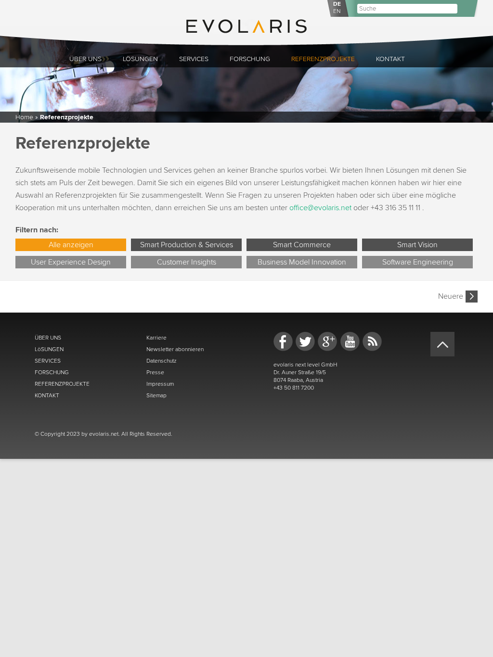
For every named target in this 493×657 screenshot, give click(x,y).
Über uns (85, 59)
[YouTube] (350, 341)
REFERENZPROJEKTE (62, 383)
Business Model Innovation (302, 262)
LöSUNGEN (49, 349)
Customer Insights (186, 262)
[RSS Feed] (372, 341)
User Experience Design (71, 262)
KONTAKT (47, 395)
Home (24, 117)
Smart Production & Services (186, 245)
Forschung (250, 59)
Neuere (450, 296)
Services (193, 59)
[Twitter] (305, 341)
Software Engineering (417, 262)
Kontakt (390, 59)
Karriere (156, 337)
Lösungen (140, 59)
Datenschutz (161, 360)
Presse (155, 372)
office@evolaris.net (320, 208)
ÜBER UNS (48, 337)
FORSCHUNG (52, 372)
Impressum (160, 383)
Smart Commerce (302, 245)
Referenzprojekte (323, 59)
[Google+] (327, 341)
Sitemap (156, 395)
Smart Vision (417, 245)
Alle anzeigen (71, 245)
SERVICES (48, 360)
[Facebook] (283, 341)
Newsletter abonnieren (175, 349)
